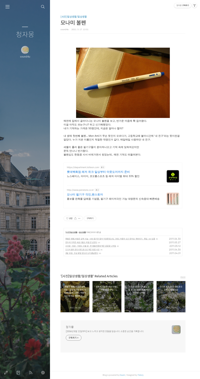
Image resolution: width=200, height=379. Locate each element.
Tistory (140, 375)
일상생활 (82, 232)
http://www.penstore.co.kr (80, 190)
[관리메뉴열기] (194, 5)
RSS (31, 372)
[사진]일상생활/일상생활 (73, 16)
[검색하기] (43, 7)
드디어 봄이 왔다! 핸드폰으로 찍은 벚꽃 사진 (82, 249)
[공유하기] (75, 218)
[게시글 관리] (79, 218)
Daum (122, 375)
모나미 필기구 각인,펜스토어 (85, 194)
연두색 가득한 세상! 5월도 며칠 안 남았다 (81, 242)
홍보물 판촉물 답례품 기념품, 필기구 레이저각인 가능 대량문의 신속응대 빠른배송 (113, 198)
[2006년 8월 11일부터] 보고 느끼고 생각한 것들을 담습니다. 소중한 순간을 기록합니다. (105, 331)
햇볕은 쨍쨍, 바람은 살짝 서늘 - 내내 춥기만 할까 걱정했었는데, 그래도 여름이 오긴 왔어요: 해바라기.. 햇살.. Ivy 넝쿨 (110, 239)
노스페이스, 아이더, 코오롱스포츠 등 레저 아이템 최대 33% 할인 (103, 176)
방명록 (19, 372)
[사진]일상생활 (71, 232)
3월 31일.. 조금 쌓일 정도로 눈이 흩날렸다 (81, 253)
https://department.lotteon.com (83, 167)
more (182, 277)
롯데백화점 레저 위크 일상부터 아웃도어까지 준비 (98, 171)
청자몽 (25, 35)
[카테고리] (7, 7)
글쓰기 (6, 372)
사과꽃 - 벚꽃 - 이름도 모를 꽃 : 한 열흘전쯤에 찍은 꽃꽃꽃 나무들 (90, 246)
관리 (43, 372)
